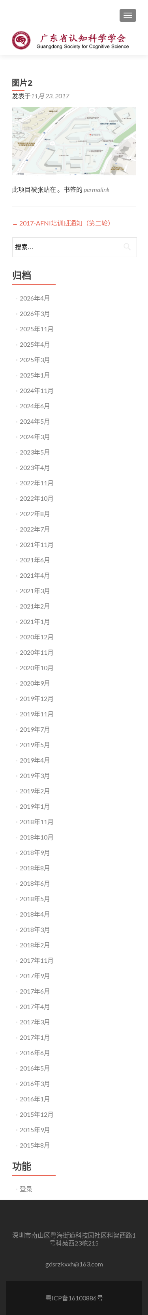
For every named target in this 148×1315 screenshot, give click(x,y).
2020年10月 (37, 667)
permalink (97, 189)
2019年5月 (35, 744)
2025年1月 (35, 375)
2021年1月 (35, 621)
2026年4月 (35, 298)
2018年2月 (35, 945)
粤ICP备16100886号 (74, 1298)
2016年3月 (35, 1083)
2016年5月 (35, 1068)
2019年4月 (35, 760)
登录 (26, 1189)
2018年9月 (35, 852)
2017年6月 (35, 991)
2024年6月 (35, 406)
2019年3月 (35, 775)
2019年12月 (37, 698)
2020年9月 (35, 683)
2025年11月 (37, 329)
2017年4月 (35, 1006)
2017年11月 (37, 960)
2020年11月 (37, 652)
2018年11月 (37, 821)
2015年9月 (35, 1129)
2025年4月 (35, 344)
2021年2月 (35, 606)
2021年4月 (35, 575)
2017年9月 (35, 975)
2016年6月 (35, 1052)
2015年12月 (37, 1114)
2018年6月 (35, 883)
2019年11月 (37, 714)
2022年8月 (35, 513)
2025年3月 (35, 359)
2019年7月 (35, 729)
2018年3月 (35, 929)
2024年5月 (35, 421)
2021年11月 (37, 544)
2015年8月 (35, 1145)
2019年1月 (35, 806)
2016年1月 (35, 1099)
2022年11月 (37, 483)
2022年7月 (35, 529)
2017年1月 (35, 1037)
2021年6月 (35, 560)
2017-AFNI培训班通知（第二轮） (63, 223)
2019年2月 (35, 791)
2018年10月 (37, 837)
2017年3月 (35, 1022)
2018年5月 (35, 898)
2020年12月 (37, 637)
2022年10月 (37, 498)
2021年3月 (35, 590)
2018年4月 (35, 914)
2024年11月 (37, 390)
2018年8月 (35, 868)
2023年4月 (35, 467)
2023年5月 (35, 452)
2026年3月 (35, 313)
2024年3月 (35, 436)
